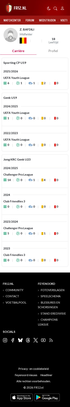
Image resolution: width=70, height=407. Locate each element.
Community (14, 290)
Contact (12, 296)
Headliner (46, 375)
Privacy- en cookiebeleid (33, 368)
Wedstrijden (47, 20)
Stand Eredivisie (53, 313)
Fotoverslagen (52, 290)
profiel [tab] (53, 51)
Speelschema (50, 296)
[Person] (62, 7)
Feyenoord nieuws (26, 375)
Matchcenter (12, 20)
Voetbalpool (16, 302)
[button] (55, 8)
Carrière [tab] (18, 51)
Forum (30, 20)
